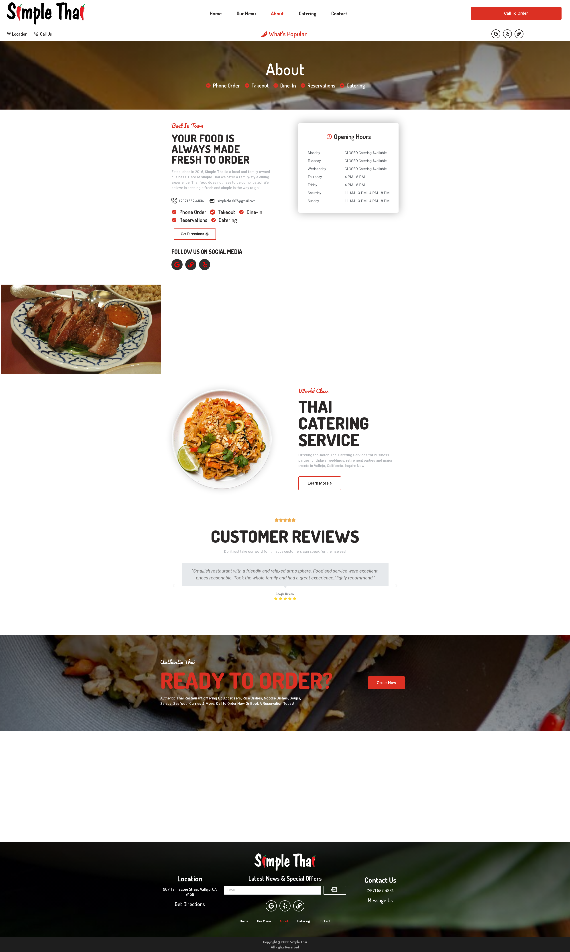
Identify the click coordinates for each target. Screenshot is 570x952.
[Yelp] (507, 33)
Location (19, 34)
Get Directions (190, 904)
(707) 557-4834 (380, 890)
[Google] (495, 33)
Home (216, 13)
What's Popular (287, 34)
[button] (516, 13)
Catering (307, 13)
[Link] (519, 33)
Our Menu (246, 13)
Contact (339, 13)
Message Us (380, 900)
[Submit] (335, 890)
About (277, 13)
